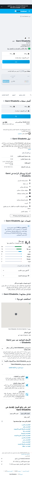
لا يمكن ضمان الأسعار (25, 454)
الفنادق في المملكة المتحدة (24, 444)
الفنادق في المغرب (26, 424)
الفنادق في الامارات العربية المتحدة (22, 435)
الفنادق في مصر (26, 440)
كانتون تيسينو (10, 471)
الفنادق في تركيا (26, 431)
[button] (1, 6)
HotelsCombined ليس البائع (22, 458)
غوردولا (21, 474)
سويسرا (19, 471)
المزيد (29, 149)
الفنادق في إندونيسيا (25, 433)
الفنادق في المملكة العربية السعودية (22, 429)
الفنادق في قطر (26, 427)
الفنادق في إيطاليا (26, 446)
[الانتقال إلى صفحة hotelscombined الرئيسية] (21, 11)
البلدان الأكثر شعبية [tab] (25, 413)
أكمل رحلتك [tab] (27, 417)
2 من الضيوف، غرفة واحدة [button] (22, 58)
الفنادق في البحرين (26, 437)
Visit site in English (15, 7)
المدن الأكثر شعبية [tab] (14, 413)
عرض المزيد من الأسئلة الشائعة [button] (16, 367)
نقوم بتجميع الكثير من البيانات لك (21, 461)
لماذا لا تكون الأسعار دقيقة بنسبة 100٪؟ (19, 464)
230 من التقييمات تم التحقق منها (15, 49)
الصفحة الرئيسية (26, 471)
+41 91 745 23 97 (25, 46)
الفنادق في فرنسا (26, 442)
